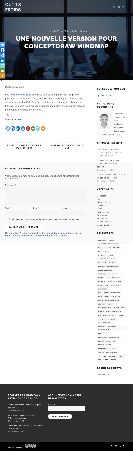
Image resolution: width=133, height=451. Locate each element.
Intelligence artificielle (109, 292)
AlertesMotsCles (106, 240)
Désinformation (105, 270)
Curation (102, 262)
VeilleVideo (103, 360)
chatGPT (102, 247)
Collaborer (103, 251)
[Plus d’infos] (119, 7)
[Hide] (1, 81)
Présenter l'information (108, 337)
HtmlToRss (103, 285)
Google (101, 281)
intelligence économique (109, 296)
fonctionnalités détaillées (23, 94)
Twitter (112, 356)
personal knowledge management (107, 328)
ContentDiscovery (106, 259)
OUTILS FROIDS (13, 7)
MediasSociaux (104, 308)
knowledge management (108, 300)
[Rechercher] (114, 7)
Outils (99, 208)
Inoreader (102, 289)
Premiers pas (103, 212)
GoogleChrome (114, 281)
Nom (7, 208)
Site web (64, 208)
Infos (99, 199)
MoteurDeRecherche (107, 315)
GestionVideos (114, 277)
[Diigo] (23, 126)
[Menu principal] (123, 7)
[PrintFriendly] (38, 126)
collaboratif (115, 247)
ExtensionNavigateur (107, 274)
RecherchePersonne (107, 341)
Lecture (101, 304)
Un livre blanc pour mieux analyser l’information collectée (109, 163)
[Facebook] (13, 126)
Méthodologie (103, 202)
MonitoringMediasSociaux (109, 311)
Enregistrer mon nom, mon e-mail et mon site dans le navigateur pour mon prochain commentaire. (44, 219)
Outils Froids (104, 323)
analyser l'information (108, 244)
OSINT (121, 315)
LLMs (110, 304)
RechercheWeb (104, 345)
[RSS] (106, 95)
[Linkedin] (18, 126)
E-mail (36, 208)
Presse (108, 333)
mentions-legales (15, 447)
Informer (115, 285)
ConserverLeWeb (105, 255)
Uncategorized (104, 225)
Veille (121, 356)
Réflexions (102, 215)
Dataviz (112, 262)
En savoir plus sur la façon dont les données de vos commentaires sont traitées (43, 234)
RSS (114, 348)
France (101, 277)
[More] (43, 126)
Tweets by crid (104, 374)
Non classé (102, 205)
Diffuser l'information (108, 266)
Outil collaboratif (106, 319)
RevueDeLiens (104, 348)
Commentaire (10, 185)
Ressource (102, 218)
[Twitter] (7, 126)
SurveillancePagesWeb (108, 352)
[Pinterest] (28, 126)
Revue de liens (104, 221)
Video (113, 360)
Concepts (101, 196)
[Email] (33, 126)
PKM (100, 333)
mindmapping (119, 308)
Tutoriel (102, 356)
